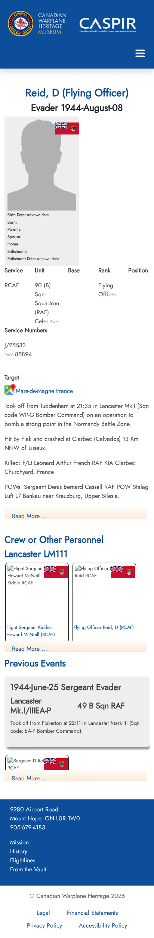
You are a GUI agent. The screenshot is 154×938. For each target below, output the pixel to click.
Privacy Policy (44, 925)
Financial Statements (92, 912)
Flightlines (22, 860)
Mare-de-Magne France (44, 391)
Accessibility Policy (103, 925)
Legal (43, 912)
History (18, 851)
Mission (19, 842)
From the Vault (28, 869)
